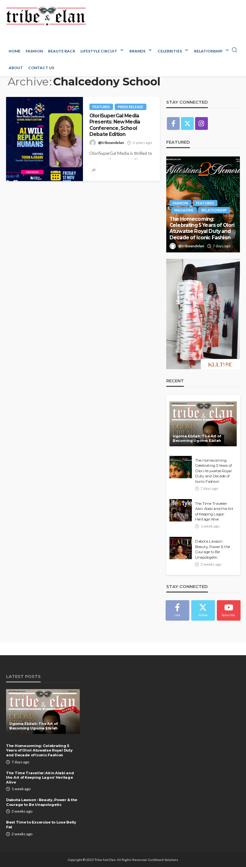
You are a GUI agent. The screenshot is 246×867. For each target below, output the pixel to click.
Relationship (208, 51)
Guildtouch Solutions (163, 860)
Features (101, 107)
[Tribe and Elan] (46, 16)
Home (14, 51)
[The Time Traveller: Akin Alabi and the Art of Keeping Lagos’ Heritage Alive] (180, 510)
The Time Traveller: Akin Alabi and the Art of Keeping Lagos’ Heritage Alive (214, 511)
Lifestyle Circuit (98, 51)
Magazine (183, 210)
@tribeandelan (111, 142)
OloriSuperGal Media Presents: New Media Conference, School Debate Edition (114, 125)
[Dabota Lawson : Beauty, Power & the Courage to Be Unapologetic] (180, 548)
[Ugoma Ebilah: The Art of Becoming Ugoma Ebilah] (203, 424)
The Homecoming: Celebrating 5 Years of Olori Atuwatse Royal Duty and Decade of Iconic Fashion (201, 228)
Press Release (130, 107)
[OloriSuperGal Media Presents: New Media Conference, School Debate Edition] (44, 139)
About (16, 67)
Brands (137, 51)
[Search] (234, 50)
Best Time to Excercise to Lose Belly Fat (41, 824)
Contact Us (41, 67)
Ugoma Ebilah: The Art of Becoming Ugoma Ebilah (197, 438)
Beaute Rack (61, 51)
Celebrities (170, 51)
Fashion (34, 51)
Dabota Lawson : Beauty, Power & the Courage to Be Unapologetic (212, 549)
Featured (205, 203)
